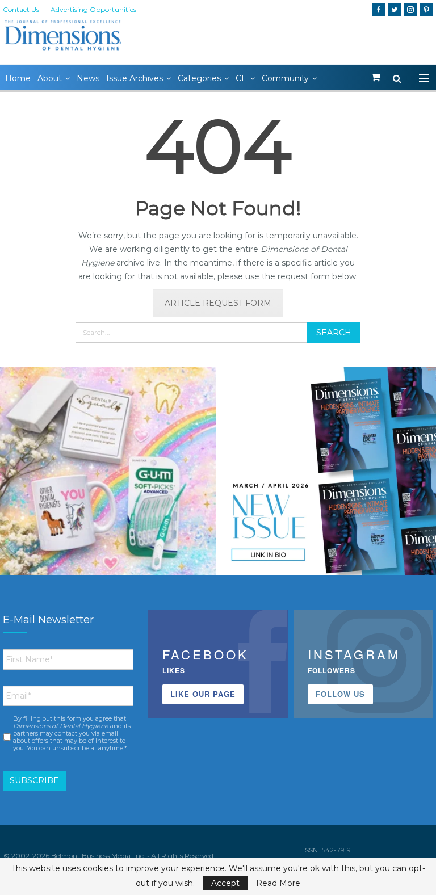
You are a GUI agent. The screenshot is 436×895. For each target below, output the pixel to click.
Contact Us (21, 9)
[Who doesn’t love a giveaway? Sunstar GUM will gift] (108, 475)
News (88, 78)
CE (241, 78)
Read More (278, 883)
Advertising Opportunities (93, 9)
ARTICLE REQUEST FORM (218, 303)
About (49, 78)
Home (18, 78)
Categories (199, 78)
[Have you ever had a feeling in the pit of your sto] (328, 475)
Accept (225, 883)
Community (285, 78)
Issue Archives (134, 78)
